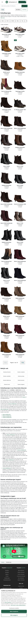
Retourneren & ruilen (7, 588)
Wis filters (18, 9)
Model (12, 20)
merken (23, 567)
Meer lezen (3, 17)
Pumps (7, 576)
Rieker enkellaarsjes (10, 459)
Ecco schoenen (21, 578)
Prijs (22, 20)
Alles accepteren (14, 611)
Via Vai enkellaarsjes (7, 468)
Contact (21, 588)
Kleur (18, 20)
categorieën (9, 567)
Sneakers (7, 570)
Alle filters (24, 9)
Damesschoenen (7, 372)
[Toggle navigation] (2, 2)
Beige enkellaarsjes (7, 414)
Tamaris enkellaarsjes (21, 450)
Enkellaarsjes (7, 578)
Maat (3, 20)
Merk (8, 20)
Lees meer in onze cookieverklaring (18, 605)
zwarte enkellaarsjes (12, 403)
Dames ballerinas (7, 380)
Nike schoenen (21, 570)
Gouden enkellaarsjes (7, 417)
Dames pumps (21, 376)
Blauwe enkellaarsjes (7, 415)
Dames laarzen (21, 380)
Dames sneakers (21, 372)
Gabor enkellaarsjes (11, 434)
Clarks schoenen (21, 574)
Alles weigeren (14, 615)
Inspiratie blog (21, 586)
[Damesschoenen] (3, 9)
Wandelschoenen (7, 580)
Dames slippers (21, 384)
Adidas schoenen (21, 572)
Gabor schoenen (21, 580)
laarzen (24, 397)
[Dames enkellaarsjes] (22, 362)
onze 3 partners (8, 602)
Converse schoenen (21, 576)
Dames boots (7, 384)
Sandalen (7, 572)
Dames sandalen (7, 376)
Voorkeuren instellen (14, 608)
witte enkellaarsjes (4, 409)
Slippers (7, 574)
